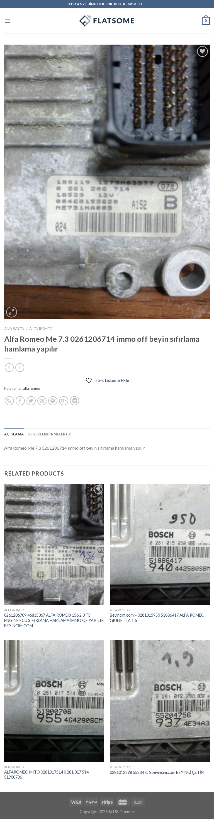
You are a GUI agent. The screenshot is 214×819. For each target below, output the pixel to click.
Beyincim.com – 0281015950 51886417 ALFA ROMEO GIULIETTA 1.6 (157, 618)
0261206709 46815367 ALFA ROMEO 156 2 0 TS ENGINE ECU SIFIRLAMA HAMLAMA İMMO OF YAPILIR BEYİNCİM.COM (54, 620)
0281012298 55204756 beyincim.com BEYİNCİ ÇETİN (157, 772)
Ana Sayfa (14, 328)
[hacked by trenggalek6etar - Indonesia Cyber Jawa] (107, 21)
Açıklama (14, 434)
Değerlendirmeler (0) (49, 434)
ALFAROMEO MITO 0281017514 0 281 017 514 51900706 (46, 775)
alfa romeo (41, 328)
